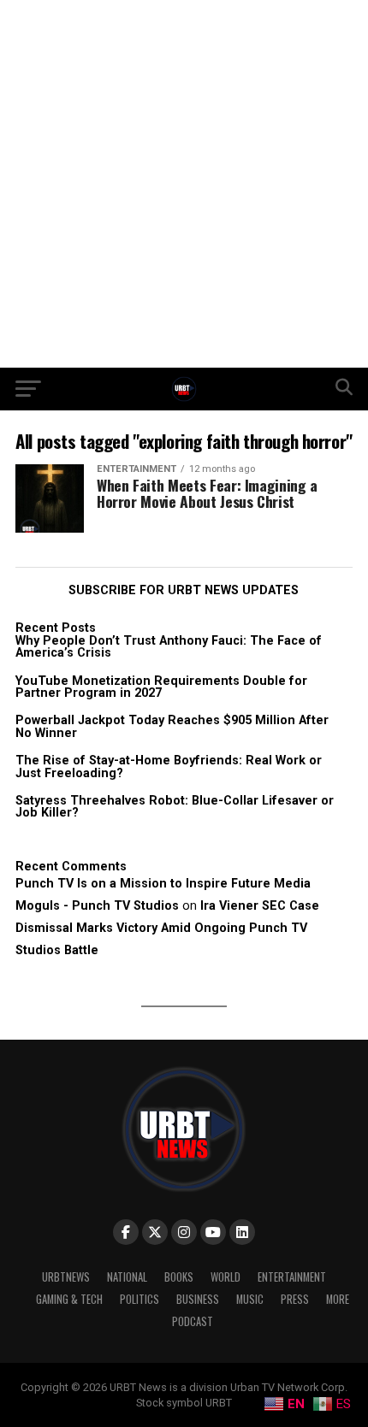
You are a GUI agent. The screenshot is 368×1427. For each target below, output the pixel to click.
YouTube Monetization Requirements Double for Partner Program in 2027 (161, 687)
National (127, 1277)
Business (197, 1299)
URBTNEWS (66, 1277)
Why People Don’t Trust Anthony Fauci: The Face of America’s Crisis (168, 647)
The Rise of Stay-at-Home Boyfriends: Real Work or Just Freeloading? (168, 766)
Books (178, 1277)
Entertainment (292, 1277)
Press (295, 1299)
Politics (139, 1299)
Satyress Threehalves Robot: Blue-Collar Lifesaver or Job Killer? (174, 806)
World (225, 1277)
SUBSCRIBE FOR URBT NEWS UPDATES (183, 590)
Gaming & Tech (69, 1299)
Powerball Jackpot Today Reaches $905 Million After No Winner (172, 726)
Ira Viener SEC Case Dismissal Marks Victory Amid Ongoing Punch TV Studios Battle (167, 928)
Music (250, 1299)
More (337, 1299)
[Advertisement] (184, 184)
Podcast (192, 1321)
